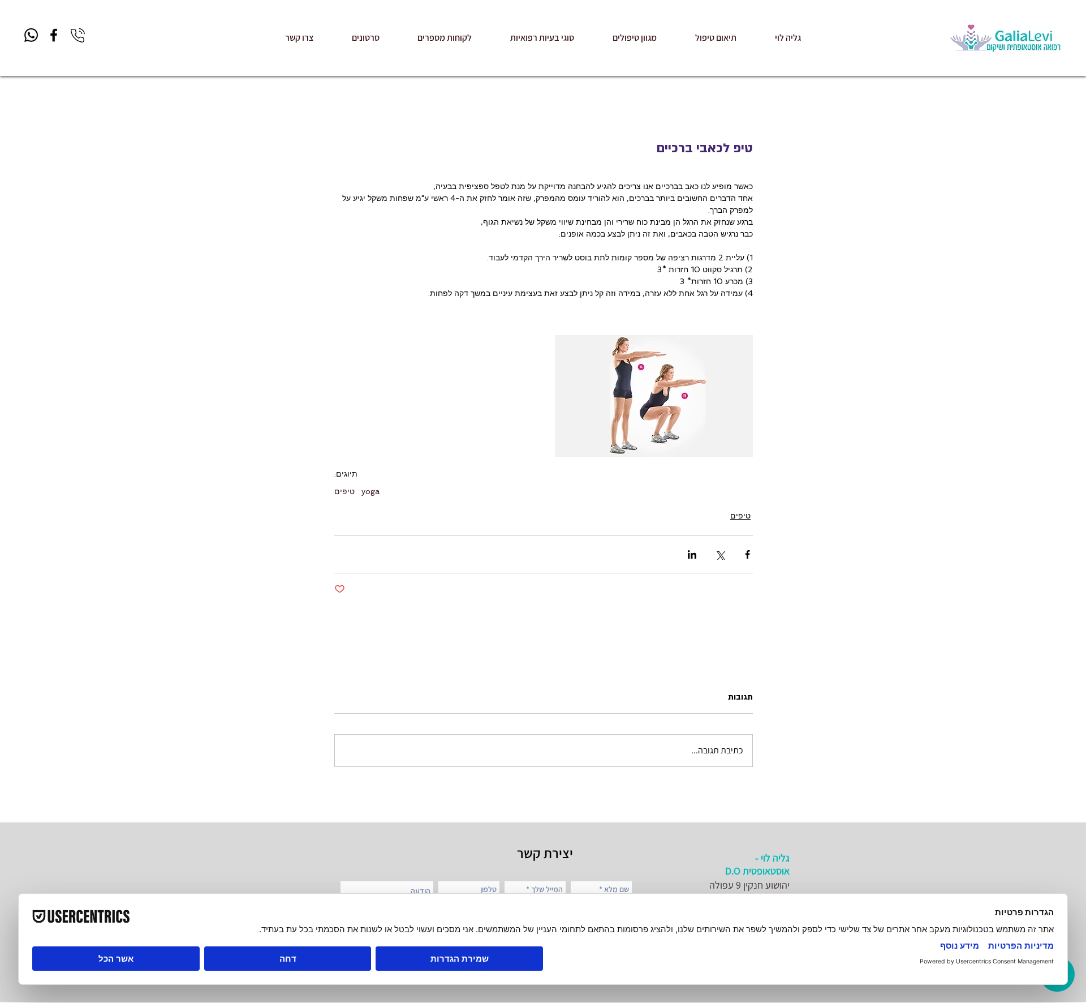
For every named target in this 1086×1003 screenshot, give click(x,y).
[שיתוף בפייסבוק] (747, 554)
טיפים (344, 491)
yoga (370, 491)
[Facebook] (53, 35)
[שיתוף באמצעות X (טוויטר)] (719, 554)
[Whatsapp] (31, 35)
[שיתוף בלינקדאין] (692, 554)
